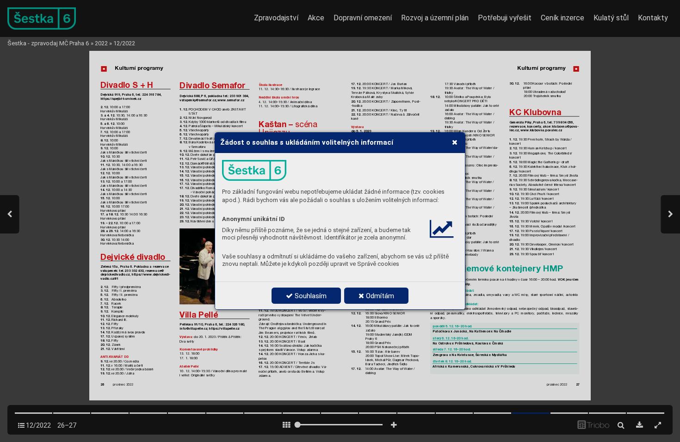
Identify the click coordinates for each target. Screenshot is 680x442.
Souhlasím (310, 296)
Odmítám (379, 296)
